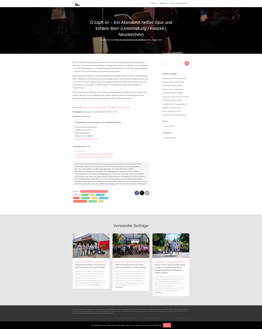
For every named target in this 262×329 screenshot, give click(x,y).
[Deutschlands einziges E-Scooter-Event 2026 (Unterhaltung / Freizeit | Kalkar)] (91, 245)
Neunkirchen (92, 201)
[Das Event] (76, 3)
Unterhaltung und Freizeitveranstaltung (94, 191)
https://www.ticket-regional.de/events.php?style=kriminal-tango (107, 107)
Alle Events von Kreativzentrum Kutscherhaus (94, 157)
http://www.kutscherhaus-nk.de (86, 139)
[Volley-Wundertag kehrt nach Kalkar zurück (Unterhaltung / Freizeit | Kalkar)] (131, 245)
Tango (100, 201)
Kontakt (153, 3)
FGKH (92, 194)
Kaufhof (76, 198)
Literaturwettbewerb (80, 201)
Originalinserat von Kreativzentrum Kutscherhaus (95, 154)
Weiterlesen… (96, 285)
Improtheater (100, 194)
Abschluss (85, 194)
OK (167, 325)
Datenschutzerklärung (179, 3)
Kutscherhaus (103, 198)
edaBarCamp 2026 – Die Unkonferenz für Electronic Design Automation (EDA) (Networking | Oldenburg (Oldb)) (175, 82)
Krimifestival (85, 198)
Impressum (163, 3)
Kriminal (94, 198)
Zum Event (81, 151)
